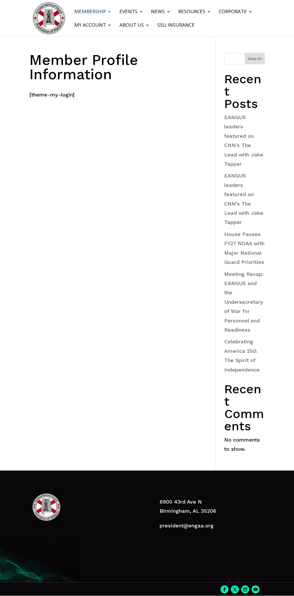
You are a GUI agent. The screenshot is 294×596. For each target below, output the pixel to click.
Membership (90, 12)
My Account (90, 25)
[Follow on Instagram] (245, 589)
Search (255, 58)
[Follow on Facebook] (224, 589)
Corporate (233, 12)
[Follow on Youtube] (256, 589)
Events (128, 12)
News (158, 12)
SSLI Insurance (176, 25)
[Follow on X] (235, 589)
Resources (191, 12)
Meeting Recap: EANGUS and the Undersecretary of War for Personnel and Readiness (244, 302)
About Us (131, 25)
